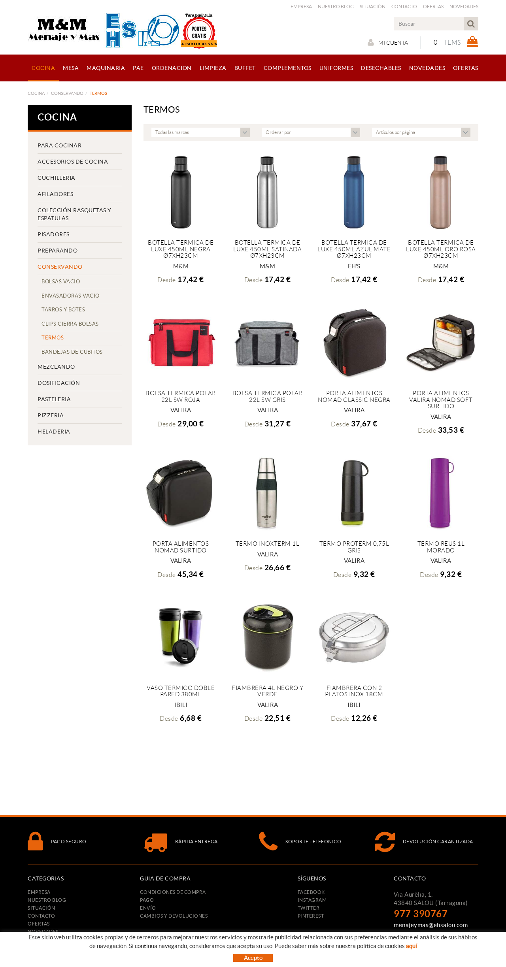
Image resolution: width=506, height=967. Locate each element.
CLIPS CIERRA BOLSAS (70, 324)
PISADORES (54, 234)
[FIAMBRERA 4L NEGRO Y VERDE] (267, 637)
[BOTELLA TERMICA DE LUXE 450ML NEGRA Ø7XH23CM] (180, 192)
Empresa (301, 6)
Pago (147, 900)
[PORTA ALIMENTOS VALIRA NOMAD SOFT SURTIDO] (441, 342)
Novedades (463, 6)
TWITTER (309, 907)
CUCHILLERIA (57, 178)
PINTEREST (311, 915)
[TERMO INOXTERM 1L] (267, 493)
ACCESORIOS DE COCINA (73, 161)
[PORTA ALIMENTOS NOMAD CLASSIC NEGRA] (354, 342)
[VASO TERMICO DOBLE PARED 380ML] (180, 637)
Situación (372, 6)
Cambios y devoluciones (174, 915)
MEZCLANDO (56, 367)
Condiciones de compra (173, 892)
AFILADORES (55, 194)
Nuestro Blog (336, 6)
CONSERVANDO (67, 93)
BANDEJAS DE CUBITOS (72, 352)
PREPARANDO (57, 250)
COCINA (36, 93)
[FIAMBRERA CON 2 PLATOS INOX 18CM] (354, 637)
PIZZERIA (51, 415)
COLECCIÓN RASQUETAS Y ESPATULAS (74, 214)
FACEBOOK (311, 892)
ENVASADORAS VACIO (71, 296)
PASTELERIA (54, 399)
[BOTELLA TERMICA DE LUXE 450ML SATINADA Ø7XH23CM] (267, 192)
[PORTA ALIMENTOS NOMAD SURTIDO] (180, 493)
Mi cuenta (393, 43)
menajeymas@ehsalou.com (431, 925)
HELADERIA (54, 431)
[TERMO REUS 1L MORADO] (441, 493)
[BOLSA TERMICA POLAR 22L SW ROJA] (180, 342)
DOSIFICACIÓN (59, 383)
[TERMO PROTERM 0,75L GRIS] (354, 493)
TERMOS (53, 338)
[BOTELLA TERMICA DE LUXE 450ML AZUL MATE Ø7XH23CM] (354, 192)
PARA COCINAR (59, 145)
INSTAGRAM (312, 900)
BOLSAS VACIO (61, 282)
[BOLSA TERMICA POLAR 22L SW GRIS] (267, 342)
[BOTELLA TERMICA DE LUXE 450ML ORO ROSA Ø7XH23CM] (441, 192)
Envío (148, 907)
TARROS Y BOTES (63, 310)
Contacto (404, 6)
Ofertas (433, 6)
